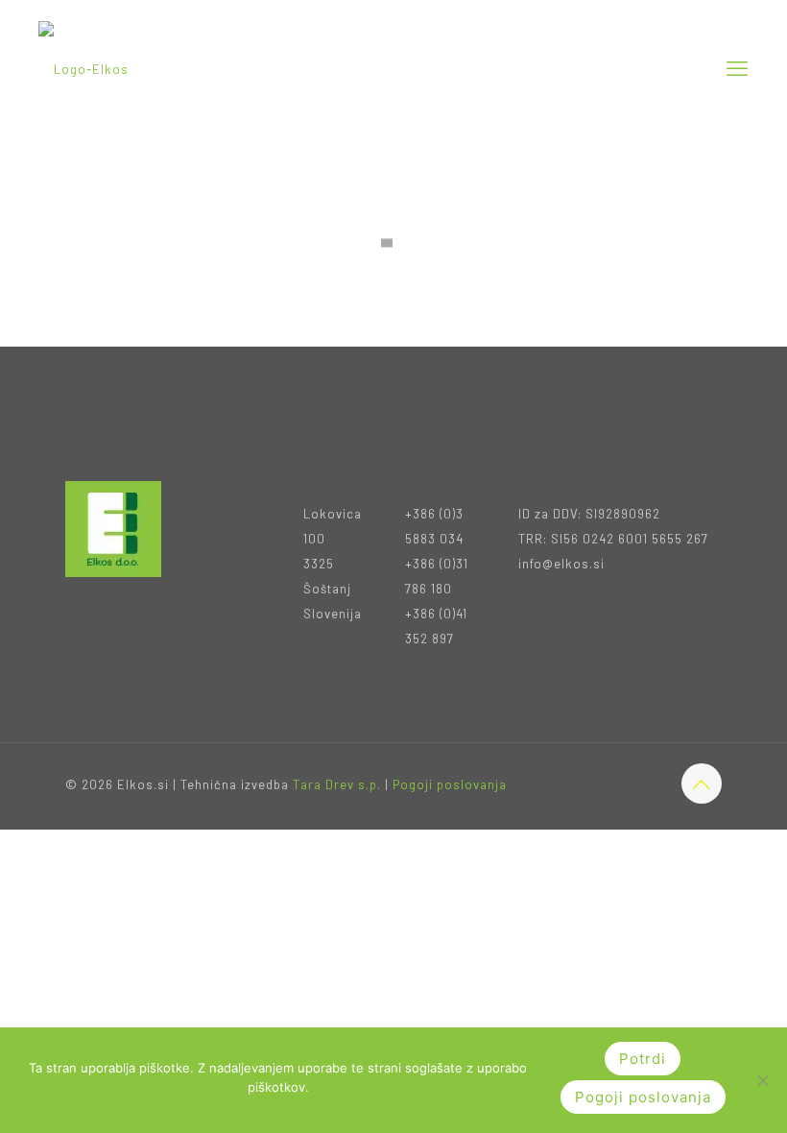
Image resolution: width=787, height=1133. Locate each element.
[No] (763, 1080)
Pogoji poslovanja (450, 784)
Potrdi (642, 1058)
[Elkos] (83, 67)
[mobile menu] (737, 67)
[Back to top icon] (701, 783)
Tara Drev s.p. (337, 784)
